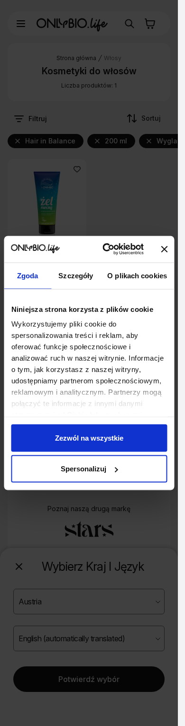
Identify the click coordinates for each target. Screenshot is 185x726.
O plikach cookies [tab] (137, 275)
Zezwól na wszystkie (89, 438)
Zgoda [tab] (27, 275)
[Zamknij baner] (164, 249)
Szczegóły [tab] (75, 275)
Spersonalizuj (83, 469)
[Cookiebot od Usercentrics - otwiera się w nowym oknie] (106, 249)
